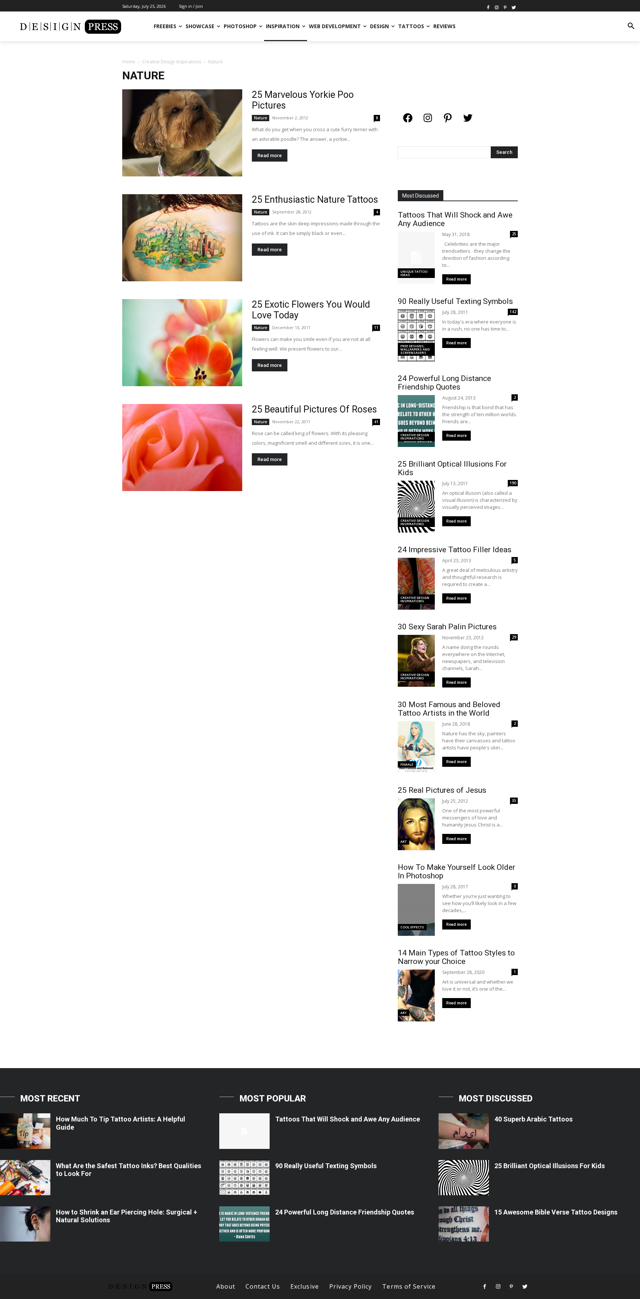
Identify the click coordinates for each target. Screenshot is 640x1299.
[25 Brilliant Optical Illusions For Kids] (464, 1177)
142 (513, 311)
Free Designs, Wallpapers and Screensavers (415, 349)
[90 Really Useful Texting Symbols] (244, 1177)
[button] (631, 26)
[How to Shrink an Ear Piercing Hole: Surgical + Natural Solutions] (25, 1224)
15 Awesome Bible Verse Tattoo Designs (555, 1212)
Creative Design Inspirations (171, 62)
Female (406, 764)
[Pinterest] (505, 7)
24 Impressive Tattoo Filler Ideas (454, 549)
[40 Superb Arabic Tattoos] (464, 1131)
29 (514, 637)
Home (128, 62)
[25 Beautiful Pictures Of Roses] (182, 447)
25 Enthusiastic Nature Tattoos (315, 199)
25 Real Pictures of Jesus (442, 790)
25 (514, 233)
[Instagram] (497, 7)
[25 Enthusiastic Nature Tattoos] (182, 237)
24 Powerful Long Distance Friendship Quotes (444, 382)
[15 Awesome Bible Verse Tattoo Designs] (464, 1224)
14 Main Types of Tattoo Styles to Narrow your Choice (456, 957)
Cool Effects (412, 927)
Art (403, 841)
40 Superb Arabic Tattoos (533, 1119)
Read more (269, 155)
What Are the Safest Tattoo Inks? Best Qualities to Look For (128, 1170)
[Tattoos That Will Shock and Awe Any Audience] (244, 1131)
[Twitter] (513, 7)
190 (513, 483)
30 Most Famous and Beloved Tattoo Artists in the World (449, 709)
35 (514, 800)
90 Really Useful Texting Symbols (455, 301)
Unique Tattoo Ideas (413, 273)
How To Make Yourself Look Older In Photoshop (456, 871)
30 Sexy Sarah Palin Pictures (447, 626)
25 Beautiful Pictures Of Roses (314, 409)
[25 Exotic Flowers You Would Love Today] (182, 342)
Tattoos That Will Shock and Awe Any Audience (455, 219)
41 (376, 421)
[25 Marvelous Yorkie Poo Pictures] (182, 132)
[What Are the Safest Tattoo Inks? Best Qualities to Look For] (25, 1177)
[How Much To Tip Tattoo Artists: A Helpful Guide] (25, 1131)
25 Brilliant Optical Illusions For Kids (452, 468)
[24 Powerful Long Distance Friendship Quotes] (244, 1224)
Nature (260, 117)
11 (376, 327)
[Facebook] (488, 7)
